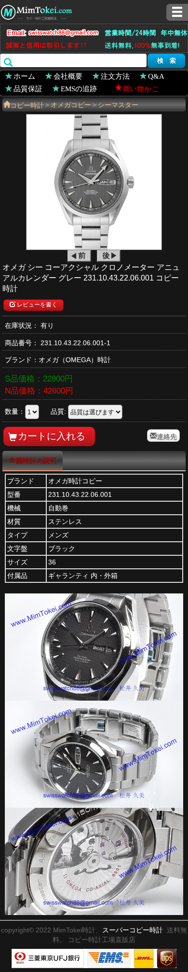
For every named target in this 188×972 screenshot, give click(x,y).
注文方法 (115, 75)
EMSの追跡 (79, 88)
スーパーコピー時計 (132, 930)
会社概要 (68, 75)
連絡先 (167, 435)
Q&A (156, 75)
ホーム (24, 75)
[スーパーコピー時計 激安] (36, 11)
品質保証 (27, 88)
